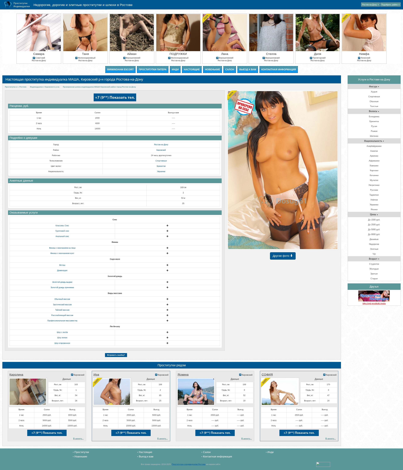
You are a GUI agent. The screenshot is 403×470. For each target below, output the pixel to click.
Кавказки (374, 165)
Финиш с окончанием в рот (62, 253)
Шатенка (374, 136)
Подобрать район (390, 4)
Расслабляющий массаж (62, 315)
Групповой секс (62, 231)
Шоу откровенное (62, 343)
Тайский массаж (62, 310)
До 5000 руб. (374, 229)
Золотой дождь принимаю (62, 287)
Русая (374, 126)
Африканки (374, 161)
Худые (374, 91)
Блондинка (374, 116)
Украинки (161, 171)
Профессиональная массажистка (62, 321)
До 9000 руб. (374, 234)
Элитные (374, 249)
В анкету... (78, 438)
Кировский (161, 150)
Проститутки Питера (153, 69)
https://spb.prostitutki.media (374, 303)
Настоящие (192, 69)
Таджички (374, 195)
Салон (229, 69)
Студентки (374, 264)
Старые (374, 278)
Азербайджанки (374, 146)
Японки (374, 209)
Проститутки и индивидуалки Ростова (188, 464)
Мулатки (374, 180)
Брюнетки (161, 166)
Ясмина (183, 374)
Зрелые (374, 274)
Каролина (16, 374)
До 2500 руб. (374, 224)
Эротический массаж (62, 305)
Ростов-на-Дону (370, 4)
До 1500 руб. (374, 220)
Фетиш (62, 265)
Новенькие (212, 69)
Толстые (374, 106)
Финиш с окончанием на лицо (62, 248)
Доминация (62, 270)
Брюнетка (374, 121)
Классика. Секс (62, 226)
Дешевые (374, 239)
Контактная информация (278, 69)
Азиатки (374, 151)
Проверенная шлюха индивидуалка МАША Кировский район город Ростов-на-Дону (99, 87)
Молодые (374, 269)
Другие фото (281, 255)
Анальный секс (62, 236)
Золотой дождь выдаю (62, 282)
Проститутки (81, 452)
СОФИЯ (267, 374)
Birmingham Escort (120, 69)
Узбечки (374, 200)
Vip (374, 254)
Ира (96, 374)
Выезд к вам (247, 69)
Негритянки (374, 185)
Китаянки (374, 175)
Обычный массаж (62, 299)
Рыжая (374, 131)
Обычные (374, 101)
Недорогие (374, 244)
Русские (374, 190)
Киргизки (374, 170)
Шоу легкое (62, 338)
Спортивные (161, 161)
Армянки (374, 156)
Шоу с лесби (62, 332)
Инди (175, 69)
